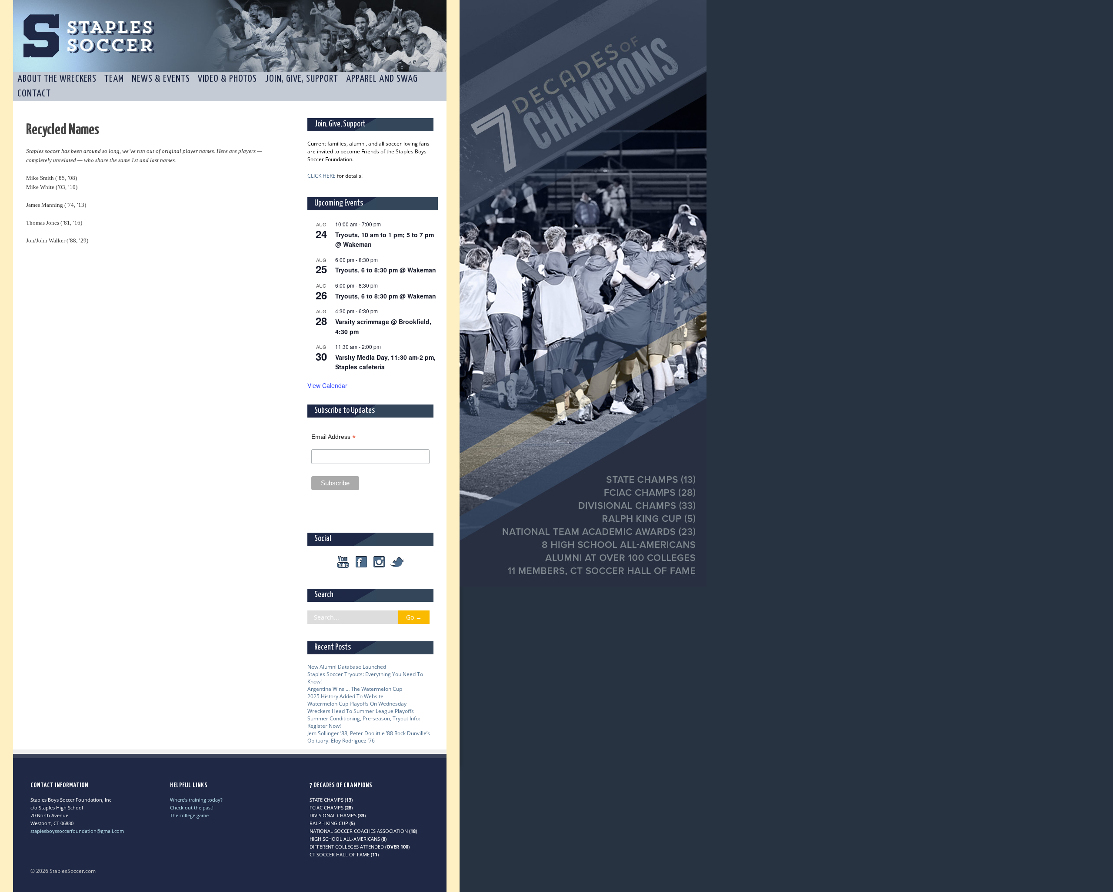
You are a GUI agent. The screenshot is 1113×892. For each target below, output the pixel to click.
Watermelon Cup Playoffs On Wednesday (357, 703)
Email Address (333, 437)
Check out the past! (191, 807)
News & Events (161, 79)
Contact (34, 94)
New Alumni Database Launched (346, 666)
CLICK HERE (321, 175)
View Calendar (327, 385)
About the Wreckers (57, 79)
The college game (189, 815)
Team (114, 79)
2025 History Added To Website (345, 696)
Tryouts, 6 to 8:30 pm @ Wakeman (385, 269)
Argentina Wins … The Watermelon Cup (354, 689)
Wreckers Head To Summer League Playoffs (360, 711)
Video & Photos (227, 79)
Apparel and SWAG (382, 79)
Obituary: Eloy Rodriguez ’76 (341, 740)
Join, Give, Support (301, 79)
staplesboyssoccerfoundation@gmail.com (77, 831)
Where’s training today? (196, 799)
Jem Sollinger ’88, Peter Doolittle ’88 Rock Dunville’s (368, 733)
